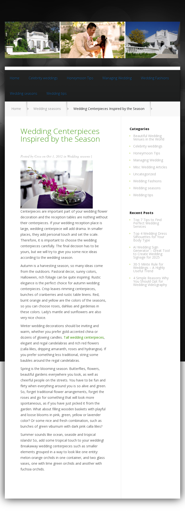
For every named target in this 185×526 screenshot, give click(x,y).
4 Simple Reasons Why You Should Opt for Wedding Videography (151, 281)
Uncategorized (144, 174)
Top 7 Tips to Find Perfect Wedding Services (147, 223)
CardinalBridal (139, 511)
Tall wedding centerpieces (84, 337)
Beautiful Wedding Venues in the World (148, 137)
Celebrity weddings (43, 78)
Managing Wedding (117, 78)
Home (15, 78)
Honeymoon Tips (80, 78)
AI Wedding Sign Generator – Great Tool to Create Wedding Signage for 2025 (151, 252)
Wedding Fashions (155, 78)
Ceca (37, 156)
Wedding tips (56, 93)
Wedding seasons (23, 93)
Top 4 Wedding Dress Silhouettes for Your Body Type (150, 236)
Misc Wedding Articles (150, 167)
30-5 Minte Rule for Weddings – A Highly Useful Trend (149, 267)
